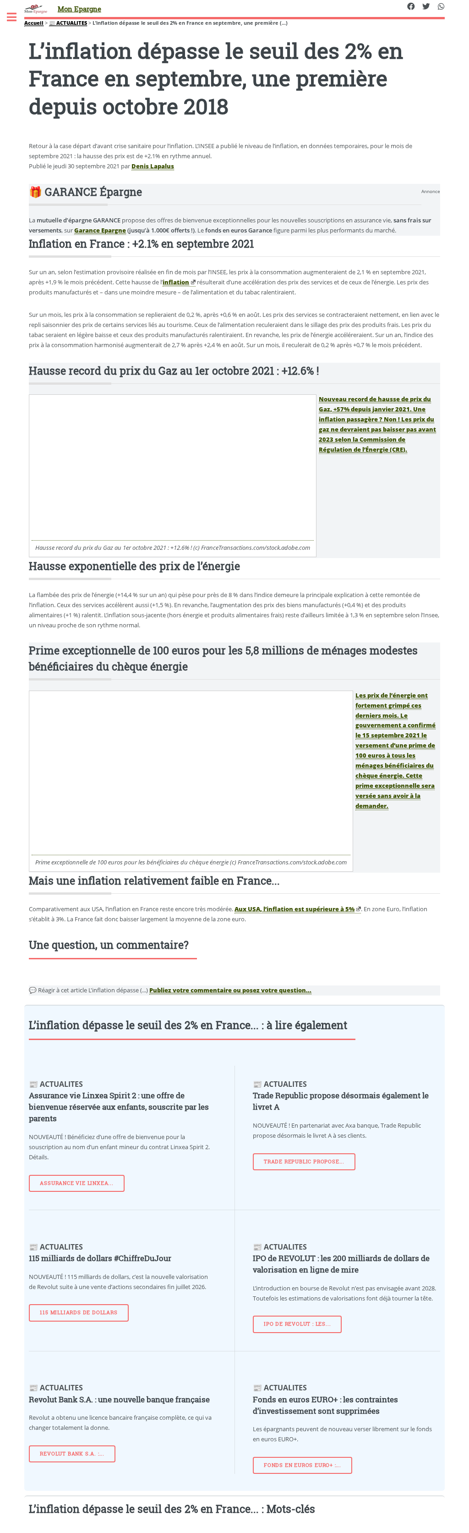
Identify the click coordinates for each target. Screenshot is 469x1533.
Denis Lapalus (152, 166)
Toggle (16, 17)
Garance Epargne (100, 230)
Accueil (34, 23)
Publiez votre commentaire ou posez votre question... (230, 990)
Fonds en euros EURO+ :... (302, 1465)
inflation (176, 282)
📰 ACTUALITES (68, 23)
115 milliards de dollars (78, 1312)
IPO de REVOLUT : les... (297, 1324)
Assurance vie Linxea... (76, 1183)
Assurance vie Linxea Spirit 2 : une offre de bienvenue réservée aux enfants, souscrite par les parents (119, 1106)
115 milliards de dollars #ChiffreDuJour (100, 1258)
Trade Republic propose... (304, 1161)
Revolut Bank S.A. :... (72, 1453)
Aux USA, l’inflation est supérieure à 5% (294, 909)
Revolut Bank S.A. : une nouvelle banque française (119, 1400)
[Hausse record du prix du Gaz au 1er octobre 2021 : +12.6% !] (173, 536)
